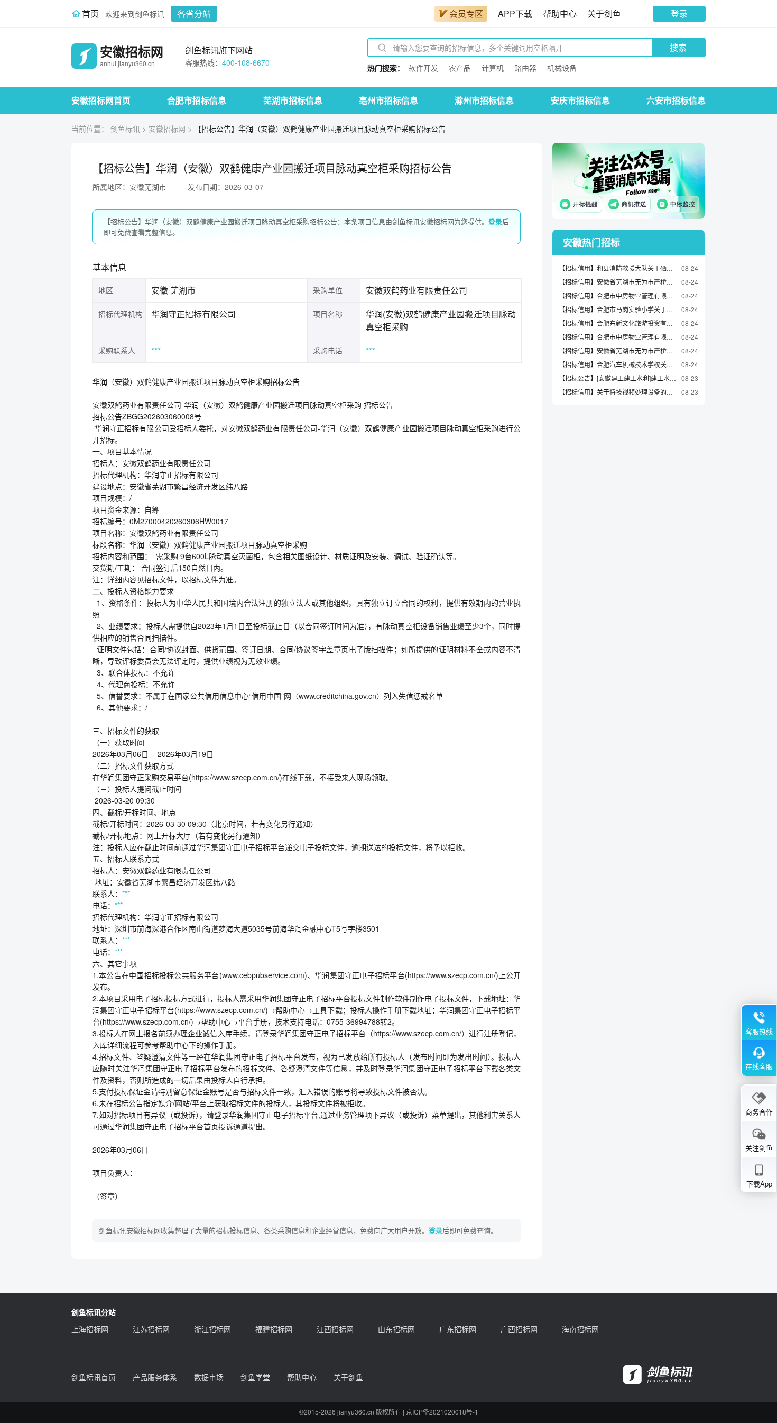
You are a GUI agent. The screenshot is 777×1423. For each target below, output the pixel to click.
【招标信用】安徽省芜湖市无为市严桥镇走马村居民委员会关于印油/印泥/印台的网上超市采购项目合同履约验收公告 (617, 281)
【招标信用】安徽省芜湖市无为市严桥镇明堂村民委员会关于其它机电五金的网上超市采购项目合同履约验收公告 (617, 350)
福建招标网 (273, 1329)
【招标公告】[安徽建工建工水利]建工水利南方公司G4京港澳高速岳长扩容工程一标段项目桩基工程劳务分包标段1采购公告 (617, 377)
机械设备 (562, 67)
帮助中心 (560, 13)
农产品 (460, 67)
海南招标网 (580, 1329)
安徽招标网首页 (101, 100)
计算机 (493, 67)
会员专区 (466, 13)
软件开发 (423, 67)
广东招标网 (457, 1329)
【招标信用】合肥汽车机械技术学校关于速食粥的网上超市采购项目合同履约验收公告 (617, 364)
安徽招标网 (167, 128)
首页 (90, 13)
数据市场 (209, 1377)
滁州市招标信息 (484, 100)
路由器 (525, 67)
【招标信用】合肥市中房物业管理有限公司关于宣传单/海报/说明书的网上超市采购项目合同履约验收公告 (617, 336)
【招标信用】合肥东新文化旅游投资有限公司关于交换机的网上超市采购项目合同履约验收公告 (617, 322)
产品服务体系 (155, 1377)
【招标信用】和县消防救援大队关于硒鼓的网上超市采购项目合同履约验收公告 (617, 267)
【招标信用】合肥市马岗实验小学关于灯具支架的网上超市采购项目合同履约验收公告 (617, 309)
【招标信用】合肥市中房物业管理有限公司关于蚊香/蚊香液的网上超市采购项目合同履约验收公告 (617, 295)
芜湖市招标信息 (292, 100)
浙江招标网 (212, 1329)
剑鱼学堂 (255, 1377)
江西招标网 (335, 1329)
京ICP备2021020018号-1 (442, 1411)
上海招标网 (89, 1329)
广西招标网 (519, 1329)
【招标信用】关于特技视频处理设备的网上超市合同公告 (617, 391)
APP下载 (515, 13)
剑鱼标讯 (125, 128)
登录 (679, 13)
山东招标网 (396, 1329)
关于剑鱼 (604, 13)
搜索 (678, 47)
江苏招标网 (151, 1329)
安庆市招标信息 (580, 100)
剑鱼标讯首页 (93, 1377)
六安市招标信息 (676, 100)
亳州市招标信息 (388, 100)
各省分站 (194, 13)
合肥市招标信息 (196, 100)
